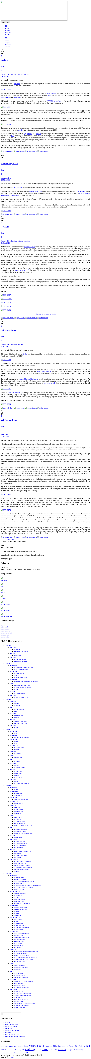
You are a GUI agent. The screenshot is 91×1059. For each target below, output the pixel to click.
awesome (17, 813)
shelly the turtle (19, 965)
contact (7, 34)
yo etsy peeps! (19, 883)
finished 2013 (62, 1046)
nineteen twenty (6, 616)
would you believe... (21, 829)
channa (3, 598)
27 (8, 539)
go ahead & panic (20, 953)
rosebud (17, 807)
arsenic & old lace (20, 677)
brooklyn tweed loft (22, 270)
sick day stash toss (9, 420)
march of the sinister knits (23, 825)
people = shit (18, 811)
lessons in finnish (20, 879)
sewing (68, 1050)
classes (7, 30)
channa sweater (29, 247)
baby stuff (17, 969)
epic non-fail (18, 997)
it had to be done (20, 845)
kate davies (5, 635)
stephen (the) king (20, 723)
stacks (25, 354)
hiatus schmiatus (20, 925)
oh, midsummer (19, 821)
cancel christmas (20, 893)
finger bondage (19, 823)
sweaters (27, 241)
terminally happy (20, 831)
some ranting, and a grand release (26, 681)
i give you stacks (8, 330)
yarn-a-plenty (19, 983)
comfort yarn (18, 923)
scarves (26, 74)
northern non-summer (21, 783)
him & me (17, 819)
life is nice (17, 947)
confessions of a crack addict (24, 959)
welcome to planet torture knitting (26, 951)
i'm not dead (18, 847)
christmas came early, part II (24, 881)
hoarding (17, 913)
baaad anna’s (51, 93)
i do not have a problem (22, 861)
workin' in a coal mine (22, 903)
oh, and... (17, 897)
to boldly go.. (19, 1001)
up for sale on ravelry (14, 393)
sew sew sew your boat (22, 685)
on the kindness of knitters (23, 867)
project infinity (19, 929)
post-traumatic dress (21, 669)
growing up (18, 895)
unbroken (17, 753)
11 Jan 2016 (5, 436)
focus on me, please (9, 163)
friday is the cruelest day (22, 851)
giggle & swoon (19, 767)
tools (9, 1053)
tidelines (4, 60)
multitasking (18, 935)
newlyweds (18, 773)
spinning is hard (19, 899)
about (7, 28)
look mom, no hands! (21, 999)
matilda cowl (5, 610)
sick (15, 711)
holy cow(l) (18, 943)
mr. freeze (17, 857)
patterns (8, 32)
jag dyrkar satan (19, 961)
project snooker (19, 975)
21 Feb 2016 (5, 243)
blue (15, 733)
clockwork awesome (21, 937)
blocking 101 (18, 991)
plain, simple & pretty (21, 1005)
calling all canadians (21, 799)
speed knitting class (44, 371)
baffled (16, 765)
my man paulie (19, 939)
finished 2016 (5, 74)
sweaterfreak (5, 97)
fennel (3, 586)
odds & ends (18, 973)
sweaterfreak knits (35, 191)
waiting (16, 921)
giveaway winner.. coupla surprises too (27, 885)
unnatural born (19, 771)
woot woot (18, 793)
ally (25, 134)
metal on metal (19, 901)
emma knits (5, 637)
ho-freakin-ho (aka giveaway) (24, 887)
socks (73, 1049)
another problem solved (22, 995)
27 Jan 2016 (5, 346)
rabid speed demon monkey (24, 667)
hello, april (18, 837)
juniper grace (5, 631)
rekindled (17, 853)
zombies (17, 705)
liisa (2, 66)
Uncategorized (6, 178)
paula (49, 95)
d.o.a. (26, 1046)
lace (37, 1049)
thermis (16, 911)
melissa (38, 134)
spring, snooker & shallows (23, 833)
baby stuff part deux (21, 967)
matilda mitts (5, 604)
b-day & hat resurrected (22, 993)
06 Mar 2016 (5, 180)
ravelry (20, 130)
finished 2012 (51, 1046)
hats (15, 1050)
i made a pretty (19, 747)
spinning (79, 1049)
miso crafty (5, 627)
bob (2, 1046)
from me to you (19, 941)
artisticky (17, 743)
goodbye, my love (20, 855)
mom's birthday (19, 985)
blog (6, 26)
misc (2, 434)
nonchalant (18, 777)
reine (16, 781)
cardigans (9, 1046)
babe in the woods (20, 907)
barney (16, 703)
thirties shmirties (20, 693)
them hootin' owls (20, 1007)
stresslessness (19, 715)
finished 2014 (73, 1046)
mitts (49, 1049)
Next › (11, 539)
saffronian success (20, 909)
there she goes (19, 877)
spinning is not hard (21, 863)
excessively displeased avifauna (25, 1003)
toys (12, 1053)
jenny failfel (17, 97)
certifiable (17, 915)
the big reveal (19, 709)
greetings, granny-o (21, 697)
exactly (16, 775)
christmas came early (21, 933)
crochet (20, 1046)
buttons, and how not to (22, 687)
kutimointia (5, 629)
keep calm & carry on (21, 955)
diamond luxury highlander (28, 379)
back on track (19, 919)
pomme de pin (19, 673)
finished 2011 (36, 1045)
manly (16, 741)
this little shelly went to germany (25, 957)
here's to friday (19, 889)
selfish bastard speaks (21, 869)
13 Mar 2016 (5, 76)
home (16, 689)
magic (12, 1057)
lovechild (5, 227)
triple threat (18, 757)
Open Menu (5, 22)
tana (12, 136)
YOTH (49, 101)
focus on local (80, 191)
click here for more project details (46, 314)
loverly (16, 749)
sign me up (18, 817)
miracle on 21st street (21, 737)
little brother (56, 101)
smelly (16, 717)
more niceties (18, 945)
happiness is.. (19, 803)
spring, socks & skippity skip (24, 981)
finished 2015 (84, 1046)
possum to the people (21, 987)
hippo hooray (19, 809)
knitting (14, 74)
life (40, 1049)
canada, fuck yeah (20, 721)
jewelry (19, 1050)
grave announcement (21, 927)
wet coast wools (49, 383)
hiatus (16, 789)
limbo (16, 727)
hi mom (17, 761)
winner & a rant (19, 841)
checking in (18, 795)
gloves (11, 1049)
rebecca (29, 134)
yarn (6, 434)
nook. (3, 625)
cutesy (16, 871)
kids (23, 1050)
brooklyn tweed (6, 633)
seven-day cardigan (21, 977)
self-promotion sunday (22, 865)
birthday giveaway (20, 843)
